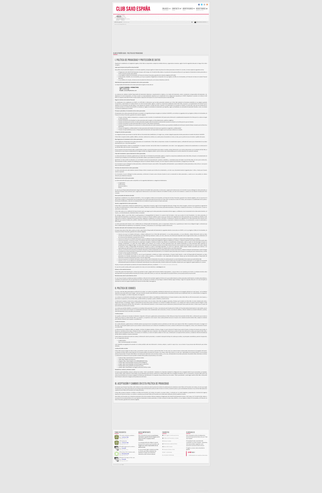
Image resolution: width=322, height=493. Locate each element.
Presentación (124, 441)
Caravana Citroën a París (169, 449)
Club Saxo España (133, 8)
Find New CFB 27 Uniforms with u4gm (129, 452)
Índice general (119, 22)
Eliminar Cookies (167, 441)
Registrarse (201, 8)
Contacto (176, 8)
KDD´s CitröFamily (167, 452)
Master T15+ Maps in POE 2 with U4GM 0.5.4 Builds (132, 457)
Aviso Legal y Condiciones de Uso (171, 435)
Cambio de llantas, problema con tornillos (130, 435)
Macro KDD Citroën (168, 446)
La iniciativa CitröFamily (168, 455)
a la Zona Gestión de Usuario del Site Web (167, 264)
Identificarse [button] (188, 8)
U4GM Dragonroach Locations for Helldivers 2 (131, 446)
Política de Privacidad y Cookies (171, 438)
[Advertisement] (161, 39)
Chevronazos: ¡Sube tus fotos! (170, 444)
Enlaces (165, 8)
